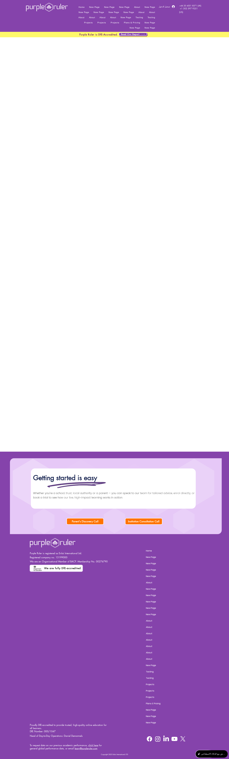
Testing (150, 671)
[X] (182, 738)
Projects (150, 684)
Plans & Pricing (153, 703)
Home (149, 550)
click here (93, 745)
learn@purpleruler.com (86, 748)
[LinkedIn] (166, 738)
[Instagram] (157, 738)
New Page (151, 557)
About (149, 582)
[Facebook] (149, 738)
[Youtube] (174, 738)
